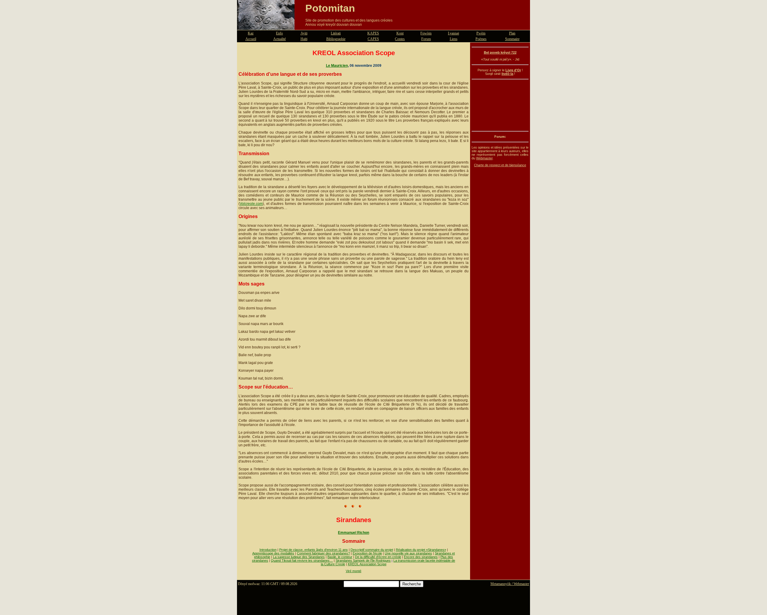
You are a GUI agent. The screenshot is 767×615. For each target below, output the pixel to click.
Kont (400, 33)
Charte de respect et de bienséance (500, 165)
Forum (426, 39)
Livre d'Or (513, 70)
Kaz (250, 33)
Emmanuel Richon (353, 533)
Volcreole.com (251, 204)
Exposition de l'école (367, 553)
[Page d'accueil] (266, 26)
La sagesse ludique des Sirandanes (299, 557)
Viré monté (353, 571)
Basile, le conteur (339, 557)
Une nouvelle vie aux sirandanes (408, 553)
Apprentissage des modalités (273, 553)
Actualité (279, 39)
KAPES (373, 33)
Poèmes (481, 39)
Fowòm (425, 33)
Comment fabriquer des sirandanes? (323, 553)
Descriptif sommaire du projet (372, 549)
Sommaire (512, 39)
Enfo (279, 33)
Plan (512, 33)
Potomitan (330, 8)
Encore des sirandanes (421, 557)
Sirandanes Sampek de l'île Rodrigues (363, 560)
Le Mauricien (337, 66)
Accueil (250, 39)
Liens (454, 39)
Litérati (336, 33)
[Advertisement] (500, 105)
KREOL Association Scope (367, 564)
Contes (400, 39)
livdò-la (507, 73)
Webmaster (484, 158)
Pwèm (480, 33)
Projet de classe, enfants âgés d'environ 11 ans (313, 549)
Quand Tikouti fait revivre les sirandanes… (302, 560)
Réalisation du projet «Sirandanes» (421, 549)
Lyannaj (453, 33)
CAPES (373, 39)
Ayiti (304, 33)
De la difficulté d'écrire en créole (378, 557)
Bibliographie (335, 39)
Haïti (304, 39)
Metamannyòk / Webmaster (509, 584)
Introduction (268, 549)
